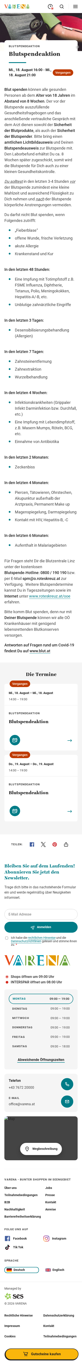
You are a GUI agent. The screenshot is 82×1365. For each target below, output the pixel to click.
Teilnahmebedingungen (60, 1336)
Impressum (12, 1326)
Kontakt (48, 1326)
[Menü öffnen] (75, 6)
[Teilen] (66, 844)
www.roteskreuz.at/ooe (49, 596)
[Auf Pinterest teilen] (54, 844)
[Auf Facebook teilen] (32, 844)
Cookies (10, 1336)
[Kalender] (15, 740)
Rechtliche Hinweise (18, 1315)
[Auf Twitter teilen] (43, 844)
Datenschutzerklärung (58, 1315)
